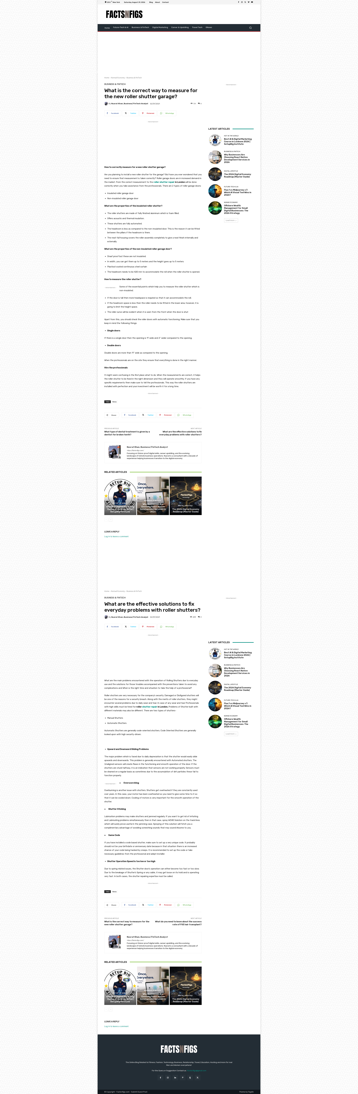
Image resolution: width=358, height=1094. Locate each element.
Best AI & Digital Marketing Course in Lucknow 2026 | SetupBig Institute (120, 509)
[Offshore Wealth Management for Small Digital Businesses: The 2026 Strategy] (215, 208)
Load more (230, 220)
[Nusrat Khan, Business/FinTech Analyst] (106, 103)
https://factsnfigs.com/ (135, 450)
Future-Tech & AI (231, 187)
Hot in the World (120, 503)
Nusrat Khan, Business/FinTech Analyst (129, 103)
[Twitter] (245, 2)
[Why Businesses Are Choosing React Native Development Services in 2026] (153, 496)
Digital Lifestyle (185, 506)
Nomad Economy (118, 77)
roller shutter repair (164, 182)
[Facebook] (238, 2)
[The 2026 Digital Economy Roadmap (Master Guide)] (186, 496)
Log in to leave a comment (116, 536)
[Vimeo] (248, 2)
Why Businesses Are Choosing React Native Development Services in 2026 (153, 508)
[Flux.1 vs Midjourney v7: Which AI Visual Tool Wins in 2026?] (215, 191)
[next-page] (110, 519)
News (114, 402)
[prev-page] (106, 519)
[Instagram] (242, 2)
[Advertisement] (202, 14)
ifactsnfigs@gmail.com (196, 1071)
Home (106, 77)
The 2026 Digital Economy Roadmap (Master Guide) (185, 510)
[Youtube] (252, 2)
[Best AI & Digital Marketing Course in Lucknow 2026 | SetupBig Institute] (120, 496)
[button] (250, 27)
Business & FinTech (134, 77)
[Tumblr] (190, 1077)
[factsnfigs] (124, 14)
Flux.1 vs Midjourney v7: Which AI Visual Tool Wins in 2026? (237, 192)
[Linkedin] (175, 1077)
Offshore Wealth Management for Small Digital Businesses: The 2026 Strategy (236, 209)
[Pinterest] (182, 1077)
